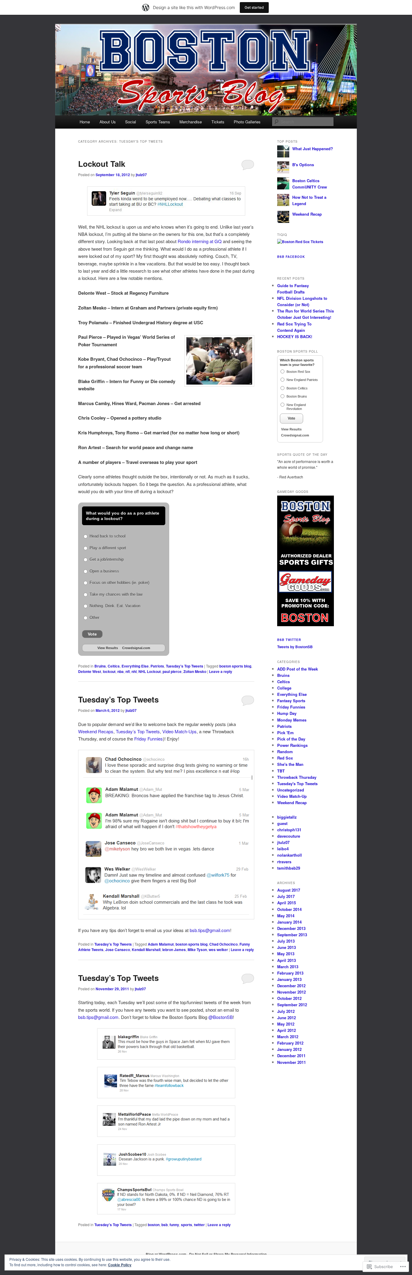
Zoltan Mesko (194, 671)
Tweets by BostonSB (295, 646)
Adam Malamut (161, 944)
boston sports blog (235, 666)
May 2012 (285, 1024)
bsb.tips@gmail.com (210, 930)
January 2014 (289, 922)
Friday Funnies (148, 738)
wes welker (218, 949)
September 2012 (292, 1004)
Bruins (100, 666)
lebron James (174, 949)
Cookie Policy (120, 1264)
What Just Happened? (312, 148)
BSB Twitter (289, 640)
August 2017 (288, 890)
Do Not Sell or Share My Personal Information (228, 1254)
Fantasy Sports (291, 700)
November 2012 (291, 992)
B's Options (303, 164)
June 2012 (286, 1017)
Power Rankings (292, 745)
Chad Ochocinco (223, 944)
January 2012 (289, 1049)
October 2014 (289, 909)
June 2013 (286, 947)
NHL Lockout (149, 671)
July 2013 (286, 941)
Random (285, 751)
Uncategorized (290, 790)
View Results (107, 648)
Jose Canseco (117, 949)
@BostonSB (220, 1017)
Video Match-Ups (179, 731)
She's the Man (290, 764)
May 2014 (285, 915)
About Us (108, 122)
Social (130, 122)
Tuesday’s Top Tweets (118, 699)
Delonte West (89, 671)
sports (186, 1224)
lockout (109, 671)
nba (120, 671)
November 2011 (291, 1062)
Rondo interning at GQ (200, 241)
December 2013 (291, 928)
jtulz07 (141, 174)
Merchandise (190, 122)
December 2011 (291, 1055)
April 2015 (286, 903)
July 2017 (286, 896)
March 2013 (287, 966)
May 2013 (285, 953)
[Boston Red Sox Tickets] (300, 241)
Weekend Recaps (95, 731)
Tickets (217, 122)
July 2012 (286, 1011)
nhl (134, 671)
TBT (281, 771)
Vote (92, 634)
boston (154, 1224)
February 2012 (290, 1043)
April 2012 (286, 1030)
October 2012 (289, 998)
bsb (164, 1224)
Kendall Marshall (146, 949)
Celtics (114, 666)
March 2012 (287, 1036)
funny (174, 1224)
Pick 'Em (285, 732)
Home (85, 122)
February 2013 (290, 973)
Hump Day (286, 713)
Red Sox (285, 758)
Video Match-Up (292, 796)
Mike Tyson (197, 949)
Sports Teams (158, 122)
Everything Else (135, 666)
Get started (254, 7)
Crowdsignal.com (136, 648)
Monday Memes (291, 720)
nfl (127, 671)
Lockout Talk (101, 163)
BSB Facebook (291, 257)
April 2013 (286, 960)
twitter (199, 1224)
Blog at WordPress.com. (166, 1254)
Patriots (157, 666)
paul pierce (172, 671)
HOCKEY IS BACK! (294, 336)
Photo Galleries (247, 122)
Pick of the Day (291, 739)
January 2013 (289, 979)
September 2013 (292, 934)
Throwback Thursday (296, 777)
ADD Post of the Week (297, 669)
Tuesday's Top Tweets (184, 666)
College (284, 688)
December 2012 (291, 985)
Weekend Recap (307, 214)
